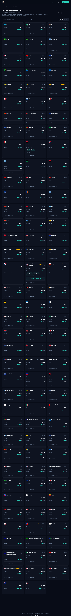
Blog (52, 2)
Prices (23, 613)
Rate (21, 24)
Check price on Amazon (36, 278)
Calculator (38, 2)
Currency (66, 12)
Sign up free (65, 2)
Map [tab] (67, 19)
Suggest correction (9, 33)
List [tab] (62, 19)
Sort (59, 12)
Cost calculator (29, 613)
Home (3, 7)
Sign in (58, 2)
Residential (46, 613)
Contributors (46, 2)
